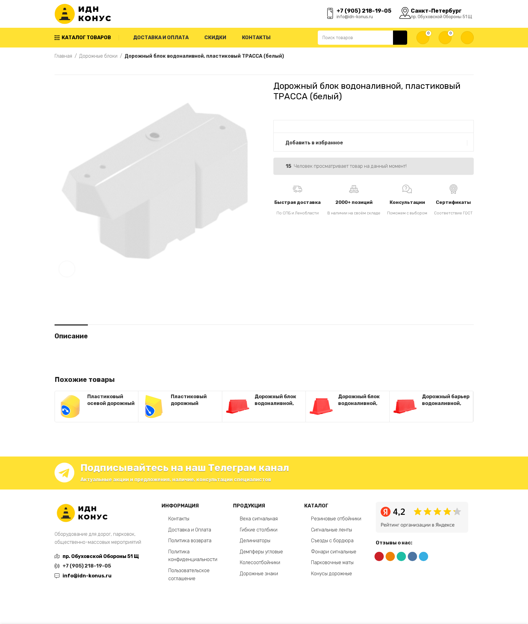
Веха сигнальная (259, 519)
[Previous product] (58, 67)
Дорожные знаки (259, 573)
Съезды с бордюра (332, 540)
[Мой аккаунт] (467, 37)
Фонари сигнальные (333, 552)
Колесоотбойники (260, 562)
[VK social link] (412, 556)
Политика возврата (189, 540)
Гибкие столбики (258, 530)
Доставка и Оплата (189, 530)
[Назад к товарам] (65, 67)
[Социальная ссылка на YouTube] (379, 556)
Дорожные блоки (98, 56)
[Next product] (73, 67)
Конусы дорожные (331, 573)
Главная (63, 56)
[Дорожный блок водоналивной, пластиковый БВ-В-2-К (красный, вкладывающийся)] (237, 406)
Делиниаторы (255, 540)
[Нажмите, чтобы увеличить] (67, 269)
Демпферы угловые (261, 552)
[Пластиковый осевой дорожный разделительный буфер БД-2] (70, 406)
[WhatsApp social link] (401, 556)
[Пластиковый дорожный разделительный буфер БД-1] (153, 406)
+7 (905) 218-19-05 (87, 566)
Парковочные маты (332, 562)
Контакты (178, 519)
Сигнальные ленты (331, 530)
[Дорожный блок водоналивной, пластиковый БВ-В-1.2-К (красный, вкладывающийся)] (321, 406)
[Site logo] (84, 13)
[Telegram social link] (423, 556)
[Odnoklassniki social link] (390, 556)
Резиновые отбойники (336, 519)
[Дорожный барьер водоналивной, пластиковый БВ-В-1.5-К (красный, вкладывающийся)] (405, 406)
